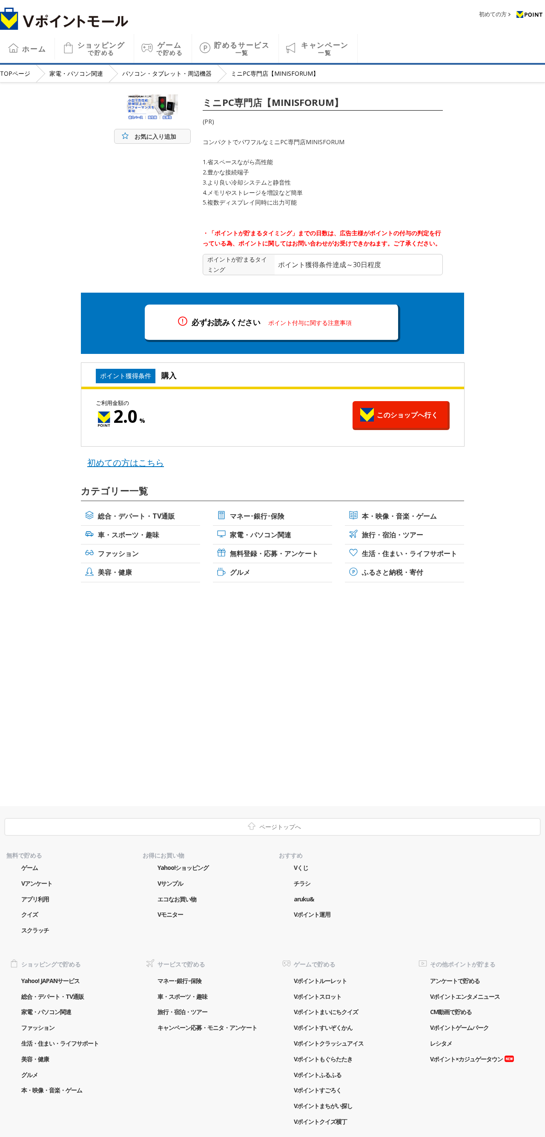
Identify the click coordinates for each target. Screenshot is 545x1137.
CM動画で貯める (451, 1012)
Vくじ (301, 867)
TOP (15, 73)
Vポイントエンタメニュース (465, 996)
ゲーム (169, 48)
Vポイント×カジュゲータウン (466, 1059)
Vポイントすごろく (317, 1090)
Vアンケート (36, 883)
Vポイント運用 (312, 914)
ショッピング (101, 48)
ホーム (34, 49)
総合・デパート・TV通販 (136, 516)
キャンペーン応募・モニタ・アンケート (207, 1027)
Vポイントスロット (317, 996)
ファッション (118, 553)
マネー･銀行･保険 (257, 516)
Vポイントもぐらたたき (323, 1059)
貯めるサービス (242, 48)
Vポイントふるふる (317, 1075)
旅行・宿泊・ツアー (392, 534)
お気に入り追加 (155, 136)
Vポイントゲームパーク (459, 1027)
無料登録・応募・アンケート (274, 553)
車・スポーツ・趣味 (128, 534)
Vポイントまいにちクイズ (326, 1012)
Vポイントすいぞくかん (323, 1027)
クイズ (29, 914)
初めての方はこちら (125, 462)
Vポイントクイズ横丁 (320, 1121)
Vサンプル (170, 883)
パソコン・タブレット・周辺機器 (167, 73)
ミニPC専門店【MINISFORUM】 (275, 73)
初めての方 (493, 14)
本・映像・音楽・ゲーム (399, 516)
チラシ (302, 883)
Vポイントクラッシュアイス (329, 1043)
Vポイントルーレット (320, 981)
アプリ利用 (35, 899)
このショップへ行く (407, 414)
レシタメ (441, 1043)
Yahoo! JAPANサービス (50, 981)
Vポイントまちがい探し (323, 1106)
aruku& (304, 899)
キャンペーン (325, 48)
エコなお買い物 (177, 899)
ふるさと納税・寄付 (392, 572)
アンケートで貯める (455, 981)
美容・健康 (115, 572)
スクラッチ (35, 930)
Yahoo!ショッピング (183, 867)
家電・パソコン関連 (76, 73)
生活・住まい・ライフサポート (409, 553)
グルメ (240, 572)
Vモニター (170, 914)
